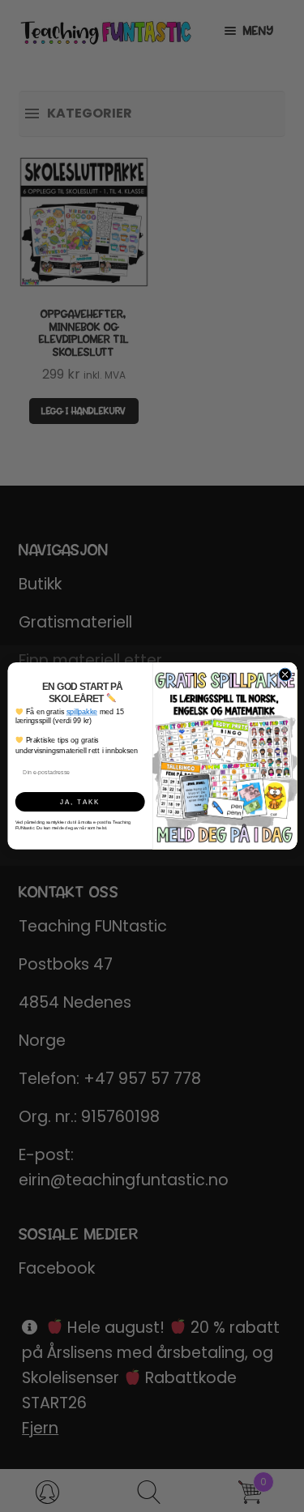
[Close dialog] (284, 674)
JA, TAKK (80, 801)
